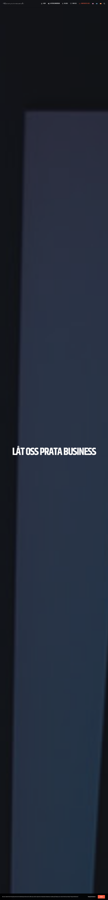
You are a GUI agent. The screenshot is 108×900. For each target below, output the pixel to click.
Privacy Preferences (92, 897)
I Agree (101, 897)
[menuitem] (43, 3)
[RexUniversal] (13, 3)
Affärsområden (55, 3)
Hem (44, 3)
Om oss (74, 3)
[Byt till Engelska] (93, 3)
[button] (104, 3)
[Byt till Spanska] (100, 3)
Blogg (66, 3)
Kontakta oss (85, 3)
